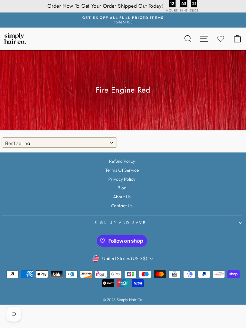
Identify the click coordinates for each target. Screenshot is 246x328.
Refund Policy (122, 161)
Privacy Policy (121, 179)
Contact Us (122, 206)
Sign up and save (120, 222)
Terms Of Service (122, 170)
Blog (122, 188)
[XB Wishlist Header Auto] (221, 39)
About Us (122, 197)
